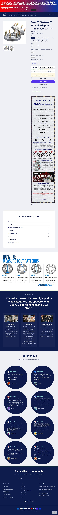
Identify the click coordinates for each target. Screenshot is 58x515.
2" (52, 37)
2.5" (38, 40)
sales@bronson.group (8, 489)
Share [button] (34, 204)
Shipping (32, 33)
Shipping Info (23, 492)
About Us (23, 486)
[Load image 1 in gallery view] (5, 48)
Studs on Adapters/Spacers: (37, 55)
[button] (11, 13)
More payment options (43, 84)
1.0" (33, 37)
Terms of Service (24, 488)
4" (46, 40)
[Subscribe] (38, 478)
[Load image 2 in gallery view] (11, 48)
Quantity (32, 43)
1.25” (38, 37)
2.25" (33, 40)
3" (42, 40)
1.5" (43, 37)
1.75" (48, 37)
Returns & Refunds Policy (26, 490)
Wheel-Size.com (35, 64)
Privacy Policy (23, 494)
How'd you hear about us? (37, 59)
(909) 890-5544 (6, 491)
